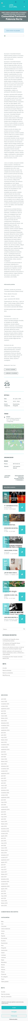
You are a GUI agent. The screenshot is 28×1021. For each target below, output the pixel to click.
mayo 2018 (4, 843)
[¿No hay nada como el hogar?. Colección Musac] (14, 564)
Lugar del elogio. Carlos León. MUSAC (15, 595)
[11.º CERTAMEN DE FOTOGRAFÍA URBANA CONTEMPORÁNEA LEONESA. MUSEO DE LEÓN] (14, 497)
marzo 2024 (4, 715)
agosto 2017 (4, 862)
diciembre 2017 (5, 855)
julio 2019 (3, 811)
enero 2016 (4, 905)
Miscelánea (4, 962)
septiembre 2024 (5, 708)
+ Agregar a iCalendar (11, 373)
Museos (3, 964)
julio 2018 (3, 838)
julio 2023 (3, 732)
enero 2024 (4, 720)
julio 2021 (3, 775)
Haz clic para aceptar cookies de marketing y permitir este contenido (14, 430)
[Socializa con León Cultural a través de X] (19, 1)
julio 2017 (3, 864)
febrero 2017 (4, 874)
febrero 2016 (4, 903)
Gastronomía (4, 950)
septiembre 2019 (5, 809)
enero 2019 (4, 826)
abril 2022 (3, 756)
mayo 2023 (4, 737)
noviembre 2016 (5, 881)
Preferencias (14, 1015)
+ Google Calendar (10, 369)
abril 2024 (3, 713)
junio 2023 (3, 735)
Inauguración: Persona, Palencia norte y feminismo (19, 478)
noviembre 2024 (5, 703)
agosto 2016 (4, 888)
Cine (2, 924)
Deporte (3, 936)
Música (3, 967)
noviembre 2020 (5, 792)
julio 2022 (3, 751)
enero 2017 (4, 876)
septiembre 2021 (5, 773)
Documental (4, 938)
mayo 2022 (4, 754)
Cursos (2, 931)
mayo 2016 (4, 896)
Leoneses (3, 955)
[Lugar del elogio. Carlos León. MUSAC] (14, 586)
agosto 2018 (4, 836)
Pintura (3, 972)
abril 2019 (3, 819)
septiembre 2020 (5, 797)
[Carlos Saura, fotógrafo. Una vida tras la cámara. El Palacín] (14, 542)
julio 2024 (3, 711)
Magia (2, 960)
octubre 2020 (4, 795)
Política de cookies (13, 1019)
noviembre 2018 (5, 831)
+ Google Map (9, 421)
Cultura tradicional (5, 928)
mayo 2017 (3, 869)
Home (3, 12)
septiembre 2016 (5, 886)
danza (2, 933)
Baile (2, 921)
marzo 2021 (4, 785)
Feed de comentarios (8, 672)
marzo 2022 (4, 759)
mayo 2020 (4, 802)
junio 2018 (3, 840)
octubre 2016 (4, 884)
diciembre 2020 (5, 790)
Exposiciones (15, 12)
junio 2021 (3, 778)
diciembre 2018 (5, 828)
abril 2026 (3, 699)
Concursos (3, 926)
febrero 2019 (4, 823)
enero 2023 (4, 742)
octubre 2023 (4, 727)
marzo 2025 (4, 701)
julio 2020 (3, 799)
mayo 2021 (3, 780)
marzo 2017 (4, 872)
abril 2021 (3, 783)
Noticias (3, 969)
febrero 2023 (4, 739)
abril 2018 (3, 845)
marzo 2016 (4, 900)
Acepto (14, 1007)
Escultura (3, 940)
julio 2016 (3, 891)
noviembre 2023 (5, 725)
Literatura (3, 957)
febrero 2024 (4, 718)
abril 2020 (3, 804)
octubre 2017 (4, 857)
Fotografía (22, 12)
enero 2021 (4, 787)
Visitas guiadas (4, 981)
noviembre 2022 (5, 744)
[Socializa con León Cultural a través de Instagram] (15, 1)
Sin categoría (4, 976)
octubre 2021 (4, 771)
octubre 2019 (4, 807)
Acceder (5, 668)
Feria (2, 945)
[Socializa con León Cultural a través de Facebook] (23, 1)
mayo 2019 (4, 816)
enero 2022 (4, 763)
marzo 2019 (4, 821)
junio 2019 (3, 814)
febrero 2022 (4, 761)
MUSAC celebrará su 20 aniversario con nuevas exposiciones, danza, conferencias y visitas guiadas (13, 653)
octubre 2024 (4, 706)
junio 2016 (3, 893)
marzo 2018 (4, 848)
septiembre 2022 (5, 749)
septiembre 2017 (5, 860)
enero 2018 (4, 852)
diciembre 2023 (5, 723)
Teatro (2, 979)
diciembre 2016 (5, 879)
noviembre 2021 (5, 768)
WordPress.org (6, 675)
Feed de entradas (7, 670)
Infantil (2, 952)
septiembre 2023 (5, 730)
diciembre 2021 (5, 766)
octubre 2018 (4, 833)
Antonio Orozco (7, 476)
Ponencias (3, 974)
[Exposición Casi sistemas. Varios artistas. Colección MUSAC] (14, 519)
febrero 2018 (4, 850)
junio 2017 (3, 867)
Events (8, 12)
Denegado (14, 1011)
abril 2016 (3, 898)
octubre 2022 (4, 747)
